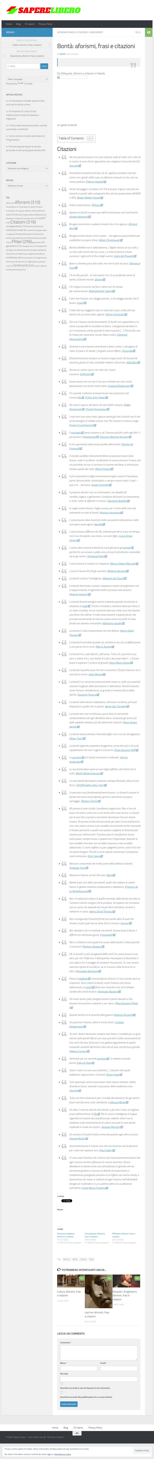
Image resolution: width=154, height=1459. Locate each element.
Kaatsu (12, 250)
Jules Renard (95, 674)
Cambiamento (29, 218)
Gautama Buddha (117, 501)
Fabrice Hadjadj (94, 181)
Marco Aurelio (103, 646)
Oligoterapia (33, 262)
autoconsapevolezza (26, 215)
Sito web (64, 1373)
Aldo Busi (132, 362)
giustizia (76, 757)
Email (103, 1363)
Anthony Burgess (92, 946)
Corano (125, 923)
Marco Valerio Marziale (122, 563)
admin (62, 54)
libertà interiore (24, 250)
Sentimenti (23, 265)
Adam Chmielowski (109, 240)
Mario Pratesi (102, 469)
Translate (28, 83)
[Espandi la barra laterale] (148, 32)
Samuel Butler (77, 1138)
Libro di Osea (84, 1063)
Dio (79, 397)
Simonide (127, 351)
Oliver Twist (76, 738)
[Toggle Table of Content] (88, 138)
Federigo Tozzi (77, 868)
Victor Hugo (113, 1074)
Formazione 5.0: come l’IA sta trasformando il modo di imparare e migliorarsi (22, 115)
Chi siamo (29, 24)
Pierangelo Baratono (87, 971)
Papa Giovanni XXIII (125, 750)
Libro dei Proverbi (123, 256)
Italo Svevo (94, 856)
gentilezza (37, 242)
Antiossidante (38, 211)
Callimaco (85, 374)
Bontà (75, 1259)
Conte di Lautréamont (81, 425)
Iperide (98, 524)
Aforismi (66, 1259)
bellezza (83, 978)
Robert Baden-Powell (88, 197)
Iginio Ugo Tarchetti (115, 706)
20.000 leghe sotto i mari (90, 785)
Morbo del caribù (28, 258)
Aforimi (10, 203)
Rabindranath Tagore (100, 291)
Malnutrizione (12, 254)
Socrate (74, 165)
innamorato (89, 437)
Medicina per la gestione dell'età (31, 254)
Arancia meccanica (110, 512)
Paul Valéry (106, 1150)
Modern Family (89, 801)
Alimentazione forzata (27, 207)
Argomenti (96, 32)
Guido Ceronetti (100, 485)
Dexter (98, 279)
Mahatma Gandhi (112, 623)
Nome (63, 1363)
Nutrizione (10, 262)
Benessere (41, 215)
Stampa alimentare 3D (17, 270)
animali (127, 547)
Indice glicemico (28, 246)
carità (89, 987)
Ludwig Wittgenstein (119, 386)
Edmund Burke (117, 1102)
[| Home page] (43, 10)
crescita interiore (35, 226)
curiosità (30, 230)
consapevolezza (16, 226)
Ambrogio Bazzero (108, 991)
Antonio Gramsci (79, 594)
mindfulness (13, 257)
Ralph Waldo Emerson (88, 773)
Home (9, 24)
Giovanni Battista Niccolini (114, 437)
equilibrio (30, 234)
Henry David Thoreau (101, 911)
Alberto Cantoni (78, 1051)
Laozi (80, 303)
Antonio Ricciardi (123, 1015)
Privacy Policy (45, 24)
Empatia (20, 234)
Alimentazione (12, 207)
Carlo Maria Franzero (93, 1188)
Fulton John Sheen (95, 397)
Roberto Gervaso (117, 571)
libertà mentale (39, 250)
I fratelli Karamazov (95, 409)
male (84, 606)
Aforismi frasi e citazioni (72, 32)
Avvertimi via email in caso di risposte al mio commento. (85, 1388)
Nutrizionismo (22, 262)
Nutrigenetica (41, 258)
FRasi (91, 1259)
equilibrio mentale (24, 238)
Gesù (109, 875)
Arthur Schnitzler (115, 314)
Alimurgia (20, 211)
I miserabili (106, 935)
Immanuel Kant (96, 556)
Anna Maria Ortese (120, 662)
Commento (65, 1342)
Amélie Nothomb (79, 216)
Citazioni (83, 1259)
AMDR (28, 211)
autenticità (11, 215)
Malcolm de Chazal (113, 578)
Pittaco (96, 205)
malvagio (76, 432)
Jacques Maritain (111, 1127)
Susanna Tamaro (87, 694)
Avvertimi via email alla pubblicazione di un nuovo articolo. (86, 1397)
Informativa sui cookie (62, 1454)
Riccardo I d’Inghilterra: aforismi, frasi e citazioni (125, 1295)
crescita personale (16, 230)
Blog (18, 24)
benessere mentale (14, 218)
